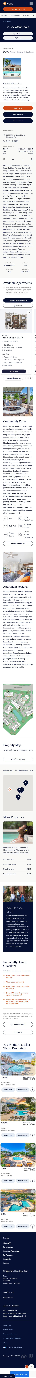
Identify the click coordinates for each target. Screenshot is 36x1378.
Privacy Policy (7, 1325)
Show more (8, 365)
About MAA (7, 1243)
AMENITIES (6, 971)
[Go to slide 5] (20, 1119)
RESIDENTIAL (27, 971)
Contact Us (18, 1032)
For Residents (8, 1255)
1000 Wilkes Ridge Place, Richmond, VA (15, 136)
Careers (6, 1263)
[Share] (22, 159)
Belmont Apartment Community (14, 1313)
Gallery (19, 38)
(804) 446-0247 (12, 141)
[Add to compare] (13, 159)
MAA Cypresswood (10, 1310)
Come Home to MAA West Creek (14, 1316)
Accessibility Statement (10, 1334)
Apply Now (18, 108)
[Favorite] (4, 159)
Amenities (26, 15)
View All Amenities (18, 543)
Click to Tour (22, 1090)
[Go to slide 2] (17, 1210)
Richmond (8, 21)
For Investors (8, 1247)
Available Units (15, 15)
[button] (20, 791)
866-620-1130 (8, 1298)
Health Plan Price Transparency (12, 1338)
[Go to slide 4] (19, 1073)
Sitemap (5, 1343)
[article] (18, 1072)
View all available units (13, 378)
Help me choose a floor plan (18, 300)
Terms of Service (8, 1329)
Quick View (8, 1090)
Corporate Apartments (11, 1251)
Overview (4, 15)
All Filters (19, 305)
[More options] (32, 1089)
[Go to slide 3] (18, 1210)
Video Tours (19, 34)
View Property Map (18, 759)
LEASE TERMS (16, 971)
